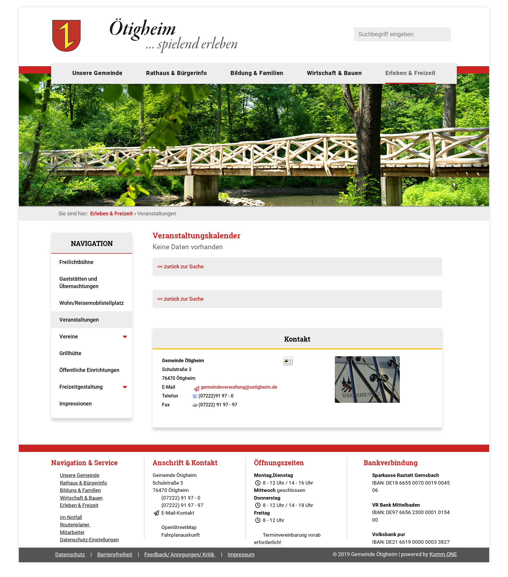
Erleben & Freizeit (410, 73)
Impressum (241, 554)
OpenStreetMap (179, 527)
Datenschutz (70, 554)
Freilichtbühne (77, 262)
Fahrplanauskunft (180, 535)
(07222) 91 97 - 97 (182, 505)
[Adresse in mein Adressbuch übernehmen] (288, 364)
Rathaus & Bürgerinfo (176, 73)
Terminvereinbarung (285, 535)
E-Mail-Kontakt (177, 513)
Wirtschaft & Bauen (334, 73)
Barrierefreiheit (114, 554)
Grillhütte (70, 353)
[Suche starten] (443, 34)
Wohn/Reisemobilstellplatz (91, 303)
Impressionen (75, 403)
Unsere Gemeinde (97, 73)
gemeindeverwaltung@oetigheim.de (239, 387)
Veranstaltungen (79, 320)
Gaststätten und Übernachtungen (79, 282)
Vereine (69, 336)
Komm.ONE (443, 554)
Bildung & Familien (256, 73)
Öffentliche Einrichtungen (90, 370)
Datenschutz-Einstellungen (89, 540)
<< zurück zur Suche (180, 266)
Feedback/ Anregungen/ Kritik (179, 554)
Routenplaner (75, 525)
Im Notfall (71, 517)
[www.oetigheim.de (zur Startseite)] (146, 53)
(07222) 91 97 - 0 (180, 498)
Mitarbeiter (72, 532)
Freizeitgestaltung (81, 387)
